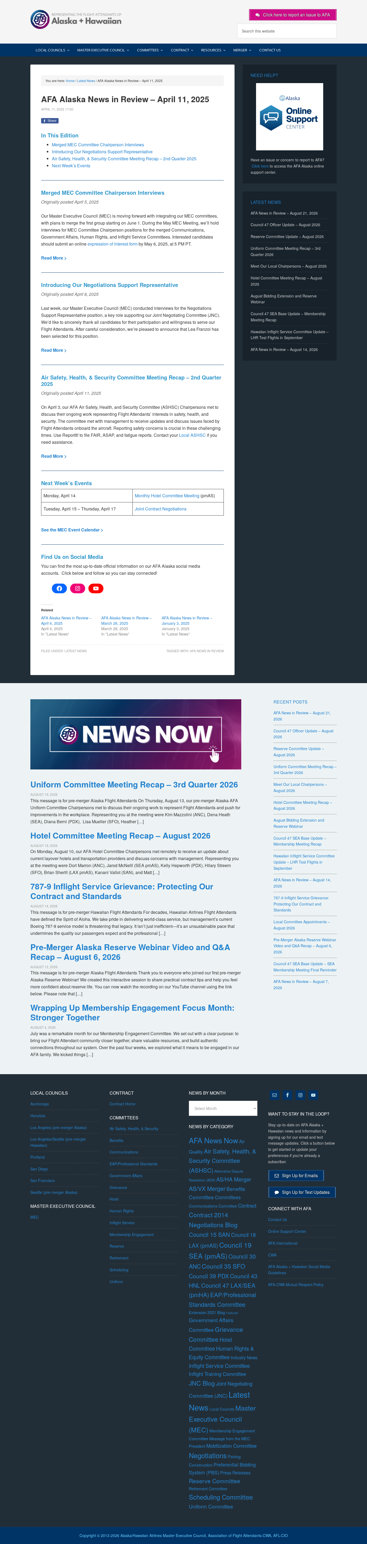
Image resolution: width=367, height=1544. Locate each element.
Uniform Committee (211, 1506)
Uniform (116, 1281)
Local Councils (222, 1409)
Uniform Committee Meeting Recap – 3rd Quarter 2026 (134, 784)
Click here (260, 166)
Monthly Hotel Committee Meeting (167, 495)
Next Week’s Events (71, 165)
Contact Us (277, 1219)
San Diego (39, 1169)
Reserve (117, 1246)
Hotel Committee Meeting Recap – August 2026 (120, 835)
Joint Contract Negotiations (160, 509)
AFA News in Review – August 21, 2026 (284, 213)
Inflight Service (122, 1222)
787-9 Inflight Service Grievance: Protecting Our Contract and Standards (121, 890)
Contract (247, 1205)
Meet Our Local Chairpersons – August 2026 (289, 266)
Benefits (116, 1140)
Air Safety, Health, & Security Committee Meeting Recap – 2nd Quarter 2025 (124, 158)
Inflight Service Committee (219, 1365)
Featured (232, 1313)
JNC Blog (202, 1383)
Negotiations (208, 1455)
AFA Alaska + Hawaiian (76, 18)
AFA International (282, 1243)
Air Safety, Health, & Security (134, 1128)
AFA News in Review (207, 650)
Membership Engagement (132, 1234)
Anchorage (39, 1103)
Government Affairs (126, 1175)
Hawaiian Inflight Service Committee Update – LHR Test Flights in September (304, 862)
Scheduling (119, 1269)
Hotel (114, 1199)
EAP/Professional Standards (133, 1163)
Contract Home (122, 1103)
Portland (37, 1157)
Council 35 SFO (223, 1266)
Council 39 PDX (209, 1276)
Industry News (244, 1357)
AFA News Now (213, 1140)
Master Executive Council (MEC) (222, 1419)
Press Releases (235, 1473)
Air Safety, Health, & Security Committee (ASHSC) (222, 1160)
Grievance (118, 1187)
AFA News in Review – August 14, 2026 (284, 349)
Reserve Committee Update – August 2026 (287, 236)
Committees (228, 1197)
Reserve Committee (214, 1481)
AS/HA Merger (233, 1179)
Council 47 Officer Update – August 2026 (285, 224)
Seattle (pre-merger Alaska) (54, 1192)
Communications (124, 1152)
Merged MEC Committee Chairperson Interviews (98, 144)
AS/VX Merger (207, 1188)
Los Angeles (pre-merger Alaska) (58, 1127)
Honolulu (37, 1115)
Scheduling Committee (221, 1497)
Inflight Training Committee (217, 1373)
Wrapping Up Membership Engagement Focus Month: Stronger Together (132, 1012)
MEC (34, 1217)
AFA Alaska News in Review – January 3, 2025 (187, 620)
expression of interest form (113, 244)
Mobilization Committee (231, 1445)
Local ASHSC (192, 435)
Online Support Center (287, 1231)
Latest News (75, 650)
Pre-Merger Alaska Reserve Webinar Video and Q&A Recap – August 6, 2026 (130, 951)
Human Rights (122, 1210)
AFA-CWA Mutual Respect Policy (295, 1284)
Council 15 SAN (209, 1234)
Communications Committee (213, 1206)
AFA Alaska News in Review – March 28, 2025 (126, 620)
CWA (272, 1255)
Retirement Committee (208, 1488)
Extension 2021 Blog (207, 1312)
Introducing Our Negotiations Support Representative (102, 151)
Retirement (119, 1258)
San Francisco (42, 1180)
